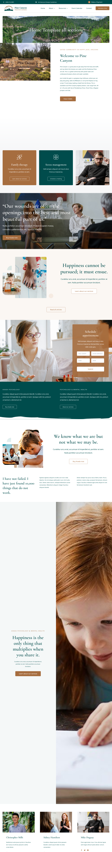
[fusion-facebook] (81, 850)
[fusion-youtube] (88, 850)
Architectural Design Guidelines (47, 2)
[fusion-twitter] (84, 850)
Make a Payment (96, 2)
